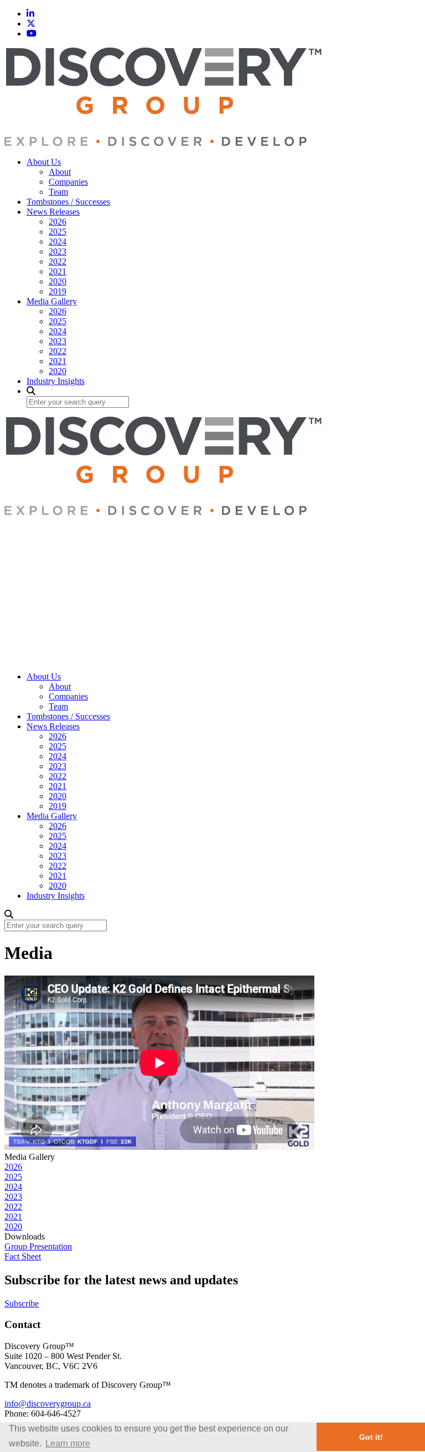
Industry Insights (56, 381)
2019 (57, 291)
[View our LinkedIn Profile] (30, 13)
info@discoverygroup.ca (47, 1403)
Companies (68, 181)
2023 (57, 251)
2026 (57, 221)
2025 (57, 231)
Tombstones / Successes (68, 201)
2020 (57, 281)
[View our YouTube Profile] (32, 33)
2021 (57, 271)
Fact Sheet (22, 1256)
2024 (57, 241)
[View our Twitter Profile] (31, 23)
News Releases (53, 211)
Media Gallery (52, 301)
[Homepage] (163, 143)
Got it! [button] (371, 1437)
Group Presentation (38, 1246)
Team (58, 191)
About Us (44, 162)
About (60, 172)
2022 (57, 261)
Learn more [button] (67, 1443)
